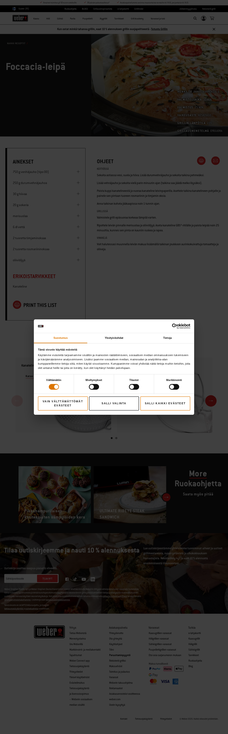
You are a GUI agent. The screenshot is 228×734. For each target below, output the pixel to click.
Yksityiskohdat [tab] (114, 337)
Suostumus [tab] (60, 337)
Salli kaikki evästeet (165, 403)
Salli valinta (114, 403)
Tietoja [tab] (167, 337)
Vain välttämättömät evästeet (63, 403)
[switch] (94, 387)
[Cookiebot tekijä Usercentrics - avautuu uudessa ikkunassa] (174, 326)
